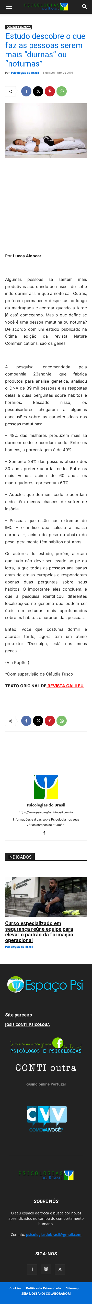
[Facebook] (26, 91)
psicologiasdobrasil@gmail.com (54, 1234)
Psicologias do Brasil (25, 72)
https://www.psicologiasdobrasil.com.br (46, 812)
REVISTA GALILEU (65, 685)
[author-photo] (46, 798)
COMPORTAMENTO (19, 27)
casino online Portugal (46, 1084)
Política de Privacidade (43, 1288)
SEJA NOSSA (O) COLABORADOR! (46, 1293)
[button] (9, 7)
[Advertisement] (46, 203)
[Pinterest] (50, 91)
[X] (38, 91)
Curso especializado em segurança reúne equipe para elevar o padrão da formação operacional (39, 931)
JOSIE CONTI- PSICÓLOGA (27, 1024)
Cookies (15, 1288)
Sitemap (72, 1288)
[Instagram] (46, 1269)
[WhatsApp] (61, 91)
